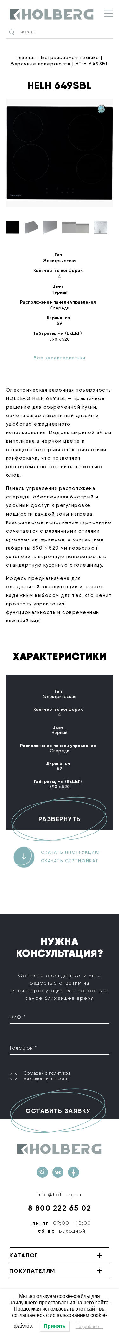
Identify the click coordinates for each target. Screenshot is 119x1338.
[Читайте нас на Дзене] (73, 1172)
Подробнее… (89, 1326)
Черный (59, 292)
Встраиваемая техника (70, 57)
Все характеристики (60, 357)
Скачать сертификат (70, 860)
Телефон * (23, 1048)
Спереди (59, 307)
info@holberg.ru (59, 1195)
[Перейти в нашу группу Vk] (57, 1172)
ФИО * (18, 1017)
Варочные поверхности (40, 63)
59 (59, 323)
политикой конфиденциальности (46, 1075)
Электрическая (59, 260)
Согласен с (46, 1075)
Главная (26, 57)
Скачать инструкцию (70, 852)
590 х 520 (59, 339)
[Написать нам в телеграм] (42, 1172)
